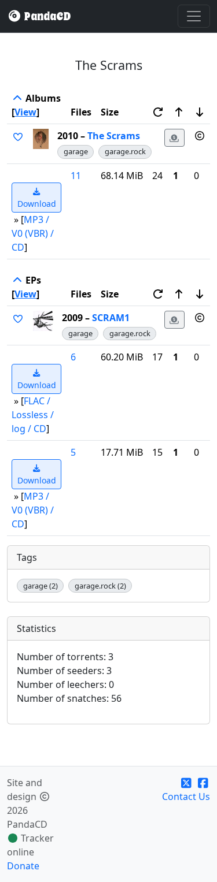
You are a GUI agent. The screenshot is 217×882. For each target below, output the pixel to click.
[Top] (17, 98)
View (25, 112)
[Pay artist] (174, 138)
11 (76, 175)
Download (36, 203)
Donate (23, 865)
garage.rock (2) (100, 585)
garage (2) (40, 585)
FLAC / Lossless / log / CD (33, 415)
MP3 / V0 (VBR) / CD (33, 233)
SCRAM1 (111, 317)
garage (76, 151)
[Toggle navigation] (194, 16)
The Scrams (113, 135)
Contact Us (186, 796)
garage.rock (125, 151)
